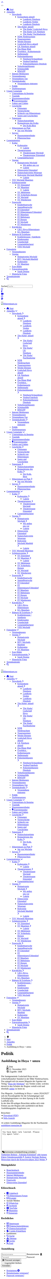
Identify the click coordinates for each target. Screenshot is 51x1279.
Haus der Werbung (16, 1084)
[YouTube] (2, 294)
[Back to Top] (2, 2)
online (12, 1089)
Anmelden (6, 1266)
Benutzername (33, 1254)
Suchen (4, 286)
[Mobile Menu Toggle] (2, 5)
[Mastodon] (2, 299)
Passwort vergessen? (15, 1275)
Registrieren (12, 1270)
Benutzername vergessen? (18, 1273)
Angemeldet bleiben (12, 1263)
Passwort (31, 1257)
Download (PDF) (10, 1115)
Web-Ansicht (9, 1118)
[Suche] (8, 279)
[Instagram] (2, 296)
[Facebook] (1, 291)
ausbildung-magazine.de (11, 1125)
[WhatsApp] (2, 289)
